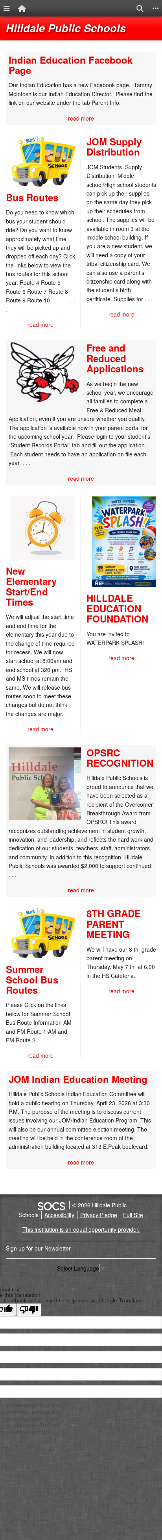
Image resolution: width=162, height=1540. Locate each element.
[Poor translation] (28, 1309)
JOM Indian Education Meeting (78, 1079)
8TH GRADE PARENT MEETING (114, 923)
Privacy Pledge (98, 1215)
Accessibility (59, 1215)
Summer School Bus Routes (32, 979)
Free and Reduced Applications (115, 358)
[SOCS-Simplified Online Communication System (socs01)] (51, 1205)
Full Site (133, 1215)
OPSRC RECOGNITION (120, 757)
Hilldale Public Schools (66, 27)
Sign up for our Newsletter (38, 1248)
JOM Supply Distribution (114, 146)
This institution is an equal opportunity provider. (81, 1229)
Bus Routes (32, 197)
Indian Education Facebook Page (71, 65)
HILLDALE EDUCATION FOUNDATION (117, 608)
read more (81, 118)
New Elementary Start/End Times (31, 586)
